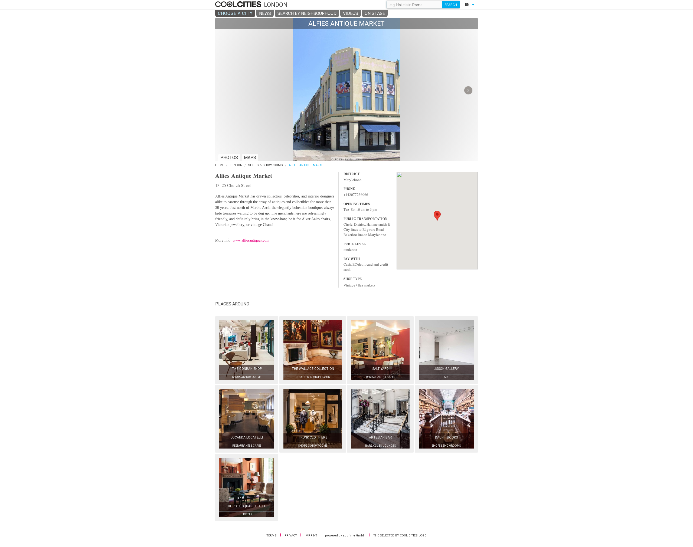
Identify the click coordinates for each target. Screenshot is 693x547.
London (236, 165)
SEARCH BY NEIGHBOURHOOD (306, 13)
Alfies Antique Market (307, 165)
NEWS (265, 13)
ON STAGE (375, 13)
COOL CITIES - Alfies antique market (239, 4)
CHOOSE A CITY (235, 13)
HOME (219, 165)
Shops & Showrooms (265, 165)
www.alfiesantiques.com (251, 240)
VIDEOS (350, 13)
